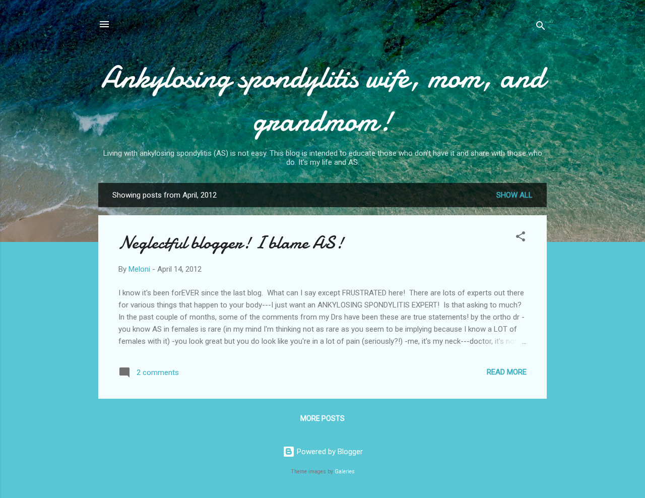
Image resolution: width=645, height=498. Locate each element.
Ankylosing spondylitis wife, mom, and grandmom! (323, 98)
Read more (507, 372)
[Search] (541, 27)
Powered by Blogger (329, 451)
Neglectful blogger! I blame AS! (231, 242)
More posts (322, 418)
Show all (514, 195)
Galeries (345, 471)
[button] (520, 238)
